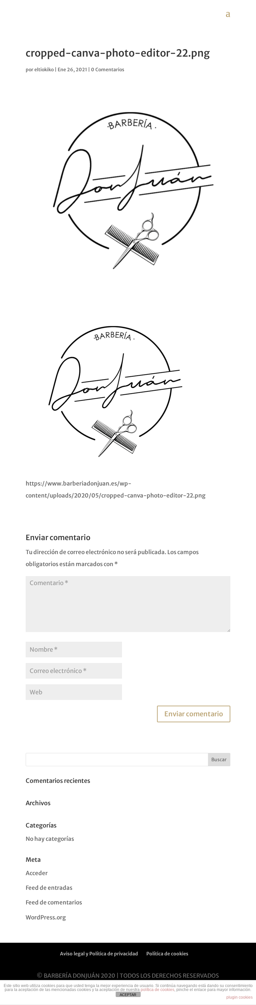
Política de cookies (167, 954)
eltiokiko (44, 70)
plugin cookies (239, 997)
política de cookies (157, 989)
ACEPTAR (128, 995)
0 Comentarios (107, 70)
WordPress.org (46, 917)
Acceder (37, 873)
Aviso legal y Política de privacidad (99, 954)
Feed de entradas (49, 887)
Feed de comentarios (54, 902)
